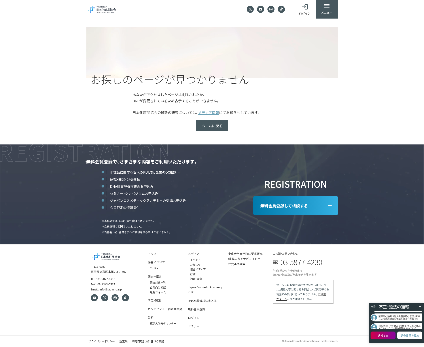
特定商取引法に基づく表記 (148, 341)
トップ (152, 254)
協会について (156, 262)
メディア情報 (208, 112)
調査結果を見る (410, 335)
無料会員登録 (196, 309)
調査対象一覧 (158, 282)
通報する (383, 335)
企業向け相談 (158, 287)
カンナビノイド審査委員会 (165, 309)
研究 (192, 274)
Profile (154, 268)
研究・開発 (154, 300)
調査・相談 (154, 276)
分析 (150, 317)
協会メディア (198, 269)
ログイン (193, 318)
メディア (193, 254)
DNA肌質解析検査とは (202, 301)
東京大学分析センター (163, 323)
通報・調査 (196, 279)
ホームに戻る (212, 125)
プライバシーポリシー (101, 341)
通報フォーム (158, 292)
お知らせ (195, 264)
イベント (195, 260)
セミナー (193, 326)
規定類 (123, 341)
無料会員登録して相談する (284, 206)
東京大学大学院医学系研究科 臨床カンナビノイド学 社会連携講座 (245, 259)
